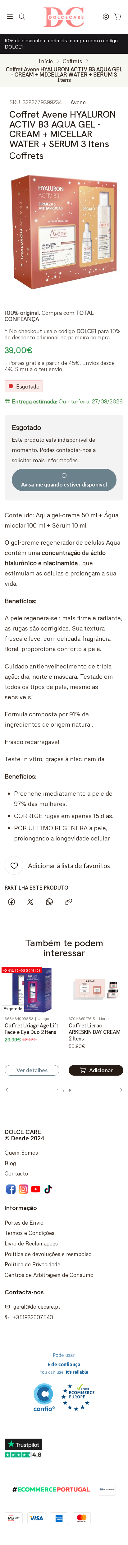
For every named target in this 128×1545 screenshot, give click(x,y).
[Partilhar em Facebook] (11, 902)
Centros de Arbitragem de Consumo (49, 1274)
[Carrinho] (118, 17)
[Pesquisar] (21, 17)
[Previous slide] (9, 1090)
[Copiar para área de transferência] (68, 902)
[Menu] (10, 17)
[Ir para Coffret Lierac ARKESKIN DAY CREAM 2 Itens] (96, 990)
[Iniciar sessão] (105, 17)
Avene (78, 102)
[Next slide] (118, 1090)
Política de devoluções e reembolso (48, 1253)
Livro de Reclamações (31, 1243)
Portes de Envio (24, 1222)
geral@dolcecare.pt (36, 1306)
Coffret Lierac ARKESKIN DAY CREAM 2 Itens (95, 1032)
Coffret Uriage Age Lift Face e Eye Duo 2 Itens (31, 1028)
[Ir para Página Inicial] (64, 17)
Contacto (16, 1173)
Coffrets (72, 61)
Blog (10, 1163)
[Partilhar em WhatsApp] (49, 902)
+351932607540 (33, 1317)
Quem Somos (21, 1152)
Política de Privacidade (32, 1264)
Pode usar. (64, 1364)
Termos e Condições (29, 1232)
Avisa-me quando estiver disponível (64, 484)
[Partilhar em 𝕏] (30, 902)
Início (45, 61)
